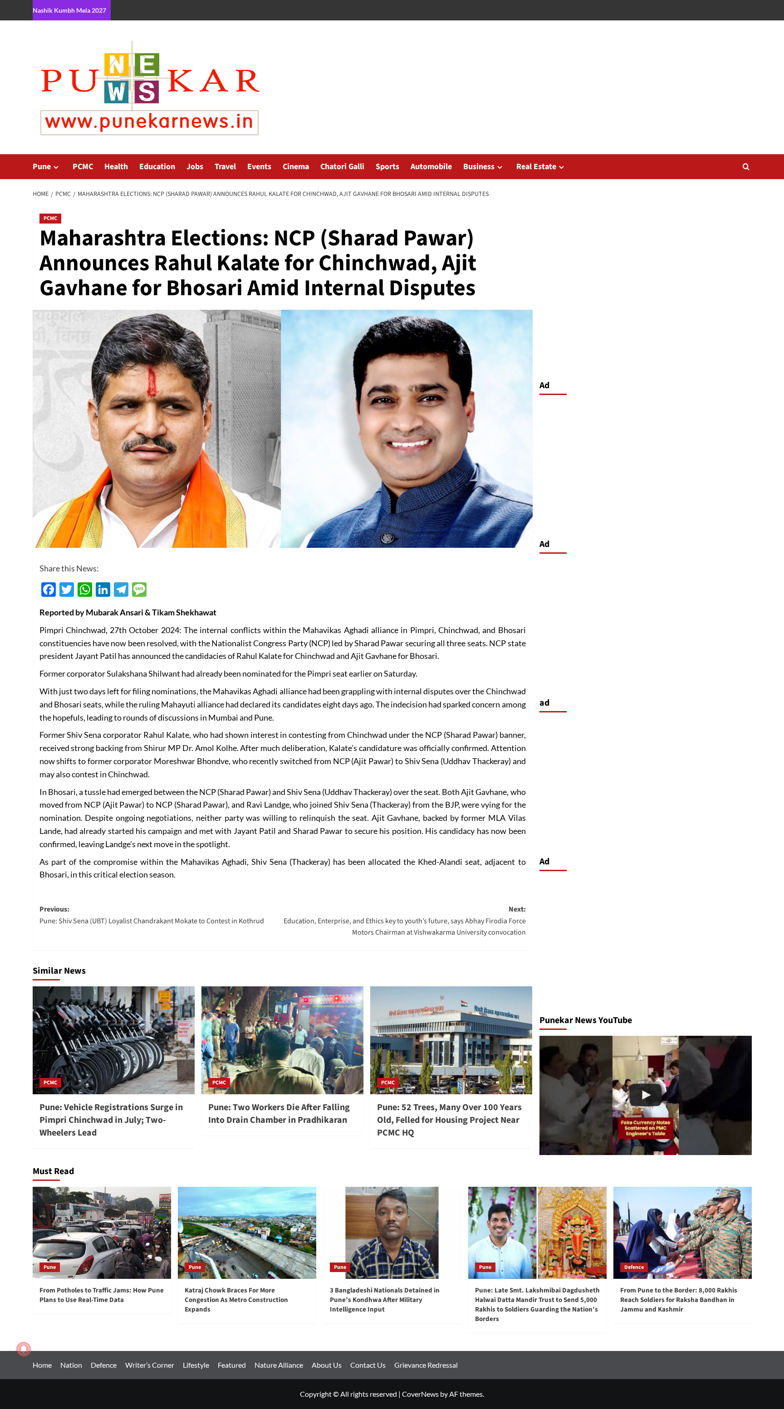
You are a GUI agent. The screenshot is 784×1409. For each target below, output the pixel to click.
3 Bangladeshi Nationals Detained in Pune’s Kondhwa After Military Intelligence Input (385, 1300)
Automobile (431, 166)
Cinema (296, 166)
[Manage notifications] (23, 1349)
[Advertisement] (645, 464)
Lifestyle (196, 1364)
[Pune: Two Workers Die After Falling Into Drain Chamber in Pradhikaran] (282, 1040)
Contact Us (368, 1364)
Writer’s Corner (149, 1364)
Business (479, 166)
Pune (42, 166)
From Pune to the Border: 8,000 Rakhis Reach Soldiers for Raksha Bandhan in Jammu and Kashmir (678, 1300)
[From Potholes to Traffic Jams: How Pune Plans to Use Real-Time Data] (102, 1233)
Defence (634, 1267)
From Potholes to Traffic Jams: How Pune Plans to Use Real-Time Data (101, 1295)
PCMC (83, 166)
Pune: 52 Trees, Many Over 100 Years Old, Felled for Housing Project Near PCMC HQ (449, 1120)
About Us (327, 1364)
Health (116, 166)
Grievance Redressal (426, 1364)
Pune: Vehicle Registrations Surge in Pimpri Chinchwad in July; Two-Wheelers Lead (111, 1120)
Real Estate (536, 166)
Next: (405, 920)
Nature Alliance (279, 1364)
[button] (746, 167)
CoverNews (420, 1393)
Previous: (151, 915)
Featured (232, 1364)
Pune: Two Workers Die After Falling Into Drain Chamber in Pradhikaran (279, 1113)
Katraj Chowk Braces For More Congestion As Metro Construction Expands (236, 1300)
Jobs (194, 166)
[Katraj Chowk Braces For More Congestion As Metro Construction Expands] (247, 1233)
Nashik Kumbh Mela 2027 (69, 10)
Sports (387, 166)
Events (259, 166)
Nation (71, 1364)
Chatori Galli (342, 166)
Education (157, 166)
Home (42, 1364)
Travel (225, 166)
